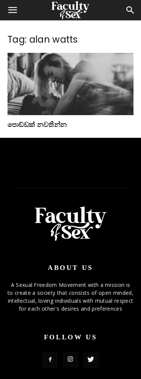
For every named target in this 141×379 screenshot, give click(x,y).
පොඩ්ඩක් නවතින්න (37, 124)
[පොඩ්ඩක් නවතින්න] (70, 84)
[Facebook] (50, 360)
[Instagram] (70, 359)
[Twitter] (91, 360)
